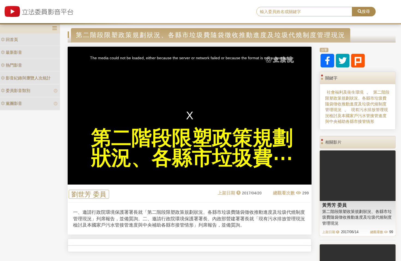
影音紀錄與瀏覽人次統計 (28, 78)
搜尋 (366, 11)
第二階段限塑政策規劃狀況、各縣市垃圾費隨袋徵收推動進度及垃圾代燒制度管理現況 (357, 101)
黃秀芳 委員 (334, 205)
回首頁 (12, 39)
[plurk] (358, 60)
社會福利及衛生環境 (345, 92)
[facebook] (327, 60)
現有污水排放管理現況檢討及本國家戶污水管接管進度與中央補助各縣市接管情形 (356, 115)
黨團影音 (14, 103)
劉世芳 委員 (88, 194)
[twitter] (342, 60)
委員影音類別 (18, 90)
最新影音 (14, 52)
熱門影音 (14, 65)
